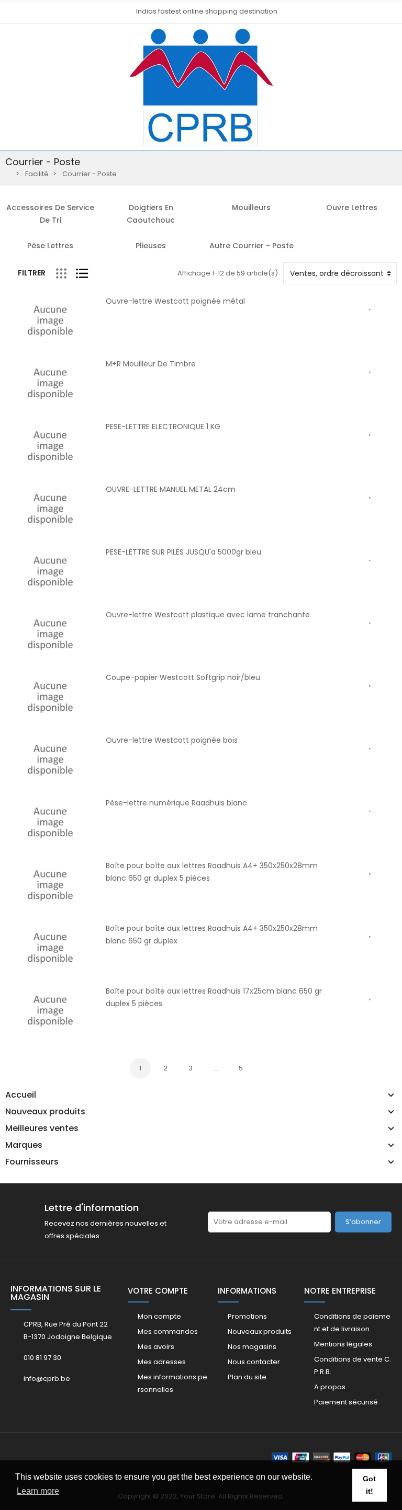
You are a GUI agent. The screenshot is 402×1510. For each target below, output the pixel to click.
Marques (23, 1145)
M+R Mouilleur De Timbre (151, 364)
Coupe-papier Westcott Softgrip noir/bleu (183, 677)
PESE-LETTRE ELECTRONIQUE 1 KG (163, 426)
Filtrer (32, 273)
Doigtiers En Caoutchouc (151, 213)
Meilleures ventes (42, 1128)
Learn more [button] (38, 1490)
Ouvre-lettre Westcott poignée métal (175, 301)
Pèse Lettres (50, 245)
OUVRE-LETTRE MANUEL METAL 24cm (171, 489)
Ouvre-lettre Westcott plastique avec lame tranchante (208, 614)
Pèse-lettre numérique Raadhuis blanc (176, 803)
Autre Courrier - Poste (251, 245)
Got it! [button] (369, 1484)
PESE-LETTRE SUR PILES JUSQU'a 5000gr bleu (183, 552)
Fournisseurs (32, 1162)
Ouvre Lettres (351, 207)
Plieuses (151, 245)
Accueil (20, 1095)
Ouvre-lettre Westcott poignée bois (172, 740)
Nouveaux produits (45, 1111)
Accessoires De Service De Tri (50, 213)
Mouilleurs (251, 207)
